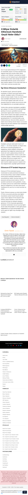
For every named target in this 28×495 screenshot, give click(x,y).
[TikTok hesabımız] (12, 493)
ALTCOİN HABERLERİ (6, 16)
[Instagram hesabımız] (7, 493)
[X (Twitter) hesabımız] (5, 493)
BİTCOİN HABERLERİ (6, 13)
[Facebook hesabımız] (3, 493)
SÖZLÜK (3, 21)
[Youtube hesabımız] (10, 493)
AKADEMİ (4, 18)
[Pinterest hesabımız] (15, 493)
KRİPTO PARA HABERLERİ (7, 10)
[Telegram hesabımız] (20, 493)
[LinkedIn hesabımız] (17, 493)
